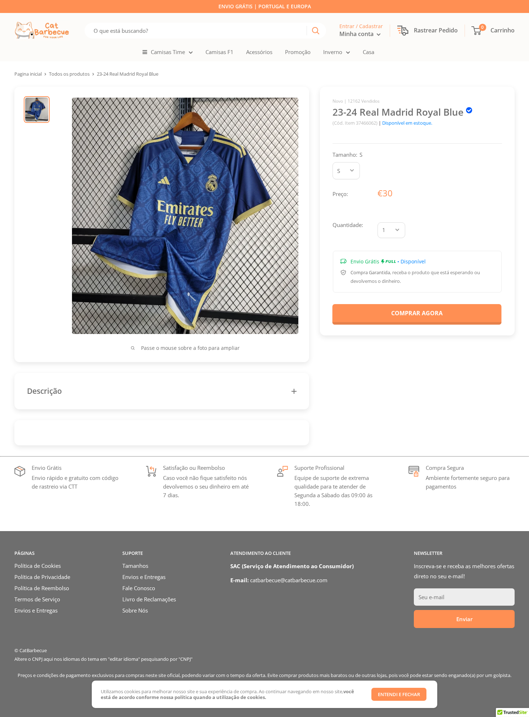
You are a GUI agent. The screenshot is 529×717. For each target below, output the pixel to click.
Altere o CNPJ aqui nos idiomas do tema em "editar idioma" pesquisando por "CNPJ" (103, 659)
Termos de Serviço (37, 599)
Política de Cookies (37, 565)
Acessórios (259, 51)
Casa (368, 51)
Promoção (298, 51)
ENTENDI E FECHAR (399, 694)
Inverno (332, 51)
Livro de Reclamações (149, 599)
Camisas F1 (219, 51)
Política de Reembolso (41, 588)
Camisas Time (168, 51)
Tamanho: (347, 154)
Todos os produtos (69, 74)
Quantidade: (348, 224)
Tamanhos (135, 565)
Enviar (464, 619)
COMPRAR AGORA (417, 313)
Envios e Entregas (36, 610)
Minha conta (357, 34)
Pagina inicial (28, 74)
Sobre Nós (135, 610)
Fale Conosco (138, 588)
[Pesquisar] (316, 30)
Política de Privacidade (42, 576)
